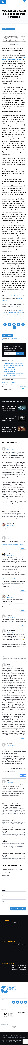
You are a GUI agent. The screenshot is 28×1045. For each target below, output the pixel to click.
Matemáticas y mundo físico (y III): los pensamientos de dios (9, 418)
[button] (5, 324)
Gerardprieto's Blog (17, 528)
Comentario (5, 875)
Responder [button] (23, 506)
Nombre (4, 890)
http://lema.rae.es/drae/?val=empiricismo (13, 544)
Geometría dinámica (13, 315)
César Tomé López (15, 296)
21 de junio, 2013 (10, 666)
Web (3, 901)
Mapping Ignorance (8, 963)
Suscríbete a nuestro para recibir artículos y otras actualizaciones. (13, 348)
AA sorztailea (15, 922)
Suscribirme (20, 353)
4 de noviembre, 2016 (11, 617)
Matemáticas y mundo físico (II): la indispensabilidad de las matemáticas (9, 408)
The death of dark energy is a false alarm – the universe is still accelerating (19, 967)
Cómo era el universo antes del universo (13, 363)
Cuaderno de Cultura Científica (13, 1039)
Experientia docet (6, 8)
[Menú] (24, 1)
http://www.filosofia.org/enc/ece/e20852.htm (14, 578)
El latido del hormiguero (9, 371)
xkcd (17, 44)
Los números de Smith (9, 369)
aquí (14, 306)
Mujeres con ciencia (8, 941)
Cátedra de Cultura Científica (14, 1035)
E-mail (4, 896)
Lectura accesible (8, 29)
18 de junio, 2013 (10, 449)
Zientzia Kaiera (6, 920)
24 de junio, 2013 (10, 745)
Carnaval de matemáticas (15, 312)
